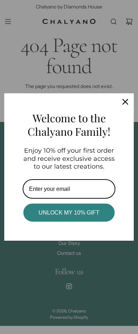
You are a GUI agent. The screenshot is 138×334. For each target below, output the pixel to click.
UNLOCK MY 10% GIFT (69, 213)
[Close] (125, 101)
